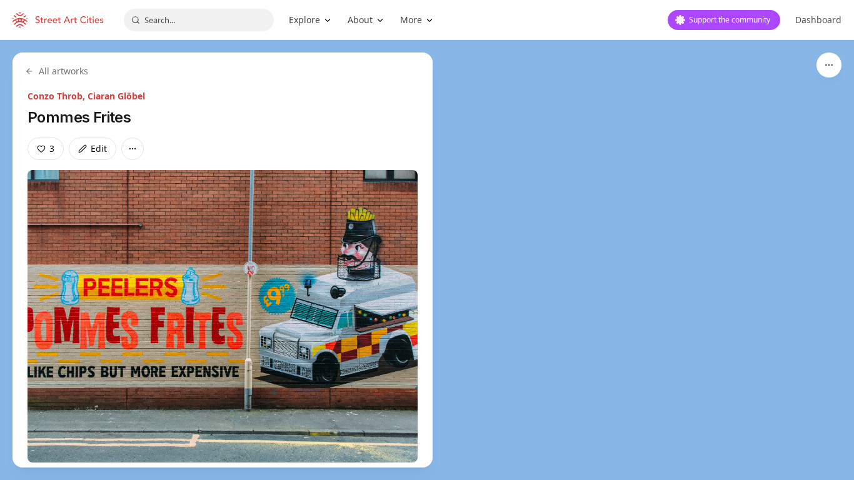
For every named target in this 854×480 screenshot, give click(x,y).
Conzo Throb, (58, 96)
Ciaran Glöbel (116, 96)
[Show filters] (828, 65)
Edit (99, 148)
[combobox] (199, 20)
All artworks (63, 71)
